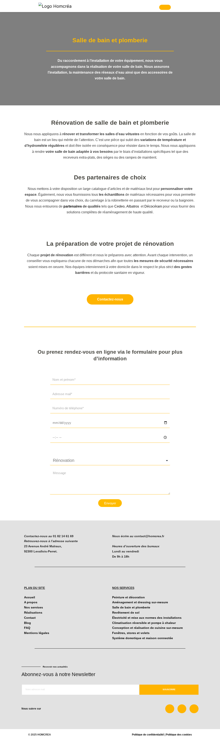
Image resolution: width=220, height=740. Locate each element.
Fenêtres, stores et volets (131, 633)
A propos (30, 602)
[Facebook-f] (169, 708)
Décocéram (153, 206)
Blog (27, 623)
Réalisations (33, 612)
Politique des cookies (179, 734)
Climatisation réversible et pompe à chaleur (144, 623)
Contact (30, 617)
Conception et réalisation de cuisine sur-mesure (147, 627)
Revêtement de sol (125, 612)
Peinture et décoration (128, 597)
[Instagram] (194, 708)
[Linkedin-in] (181, 708)
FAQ (27, 627)
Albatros (133, 206)
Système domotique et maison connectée (142, 638)
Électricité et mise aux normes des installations (147, 617)
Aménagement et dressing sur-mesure (140, 602)
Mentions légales (36, 633)
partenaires (72, 206)
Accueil (29, 597)
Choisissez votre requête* (72, 450)
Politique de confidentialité (148, 734)
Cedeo (119, 206)
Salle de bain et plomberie (131, 607)
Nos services (33, 607)
